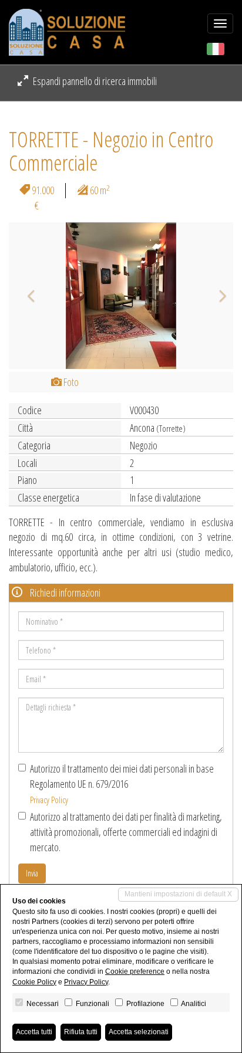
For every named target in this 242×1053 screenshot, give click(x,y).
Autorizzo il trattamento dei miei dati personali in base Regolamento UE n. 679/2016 (122, 783)
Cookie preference (134, 971)
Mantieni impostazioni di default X (178, 894)
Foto (70, 382)
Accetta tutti (34, 1032)
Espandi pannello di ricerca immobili (94, 81)
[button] (25, 295)
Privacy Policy (49, 799)
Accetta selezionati (139, 1032)
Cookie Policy (34, 982)
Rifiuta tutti (81, 1032)
